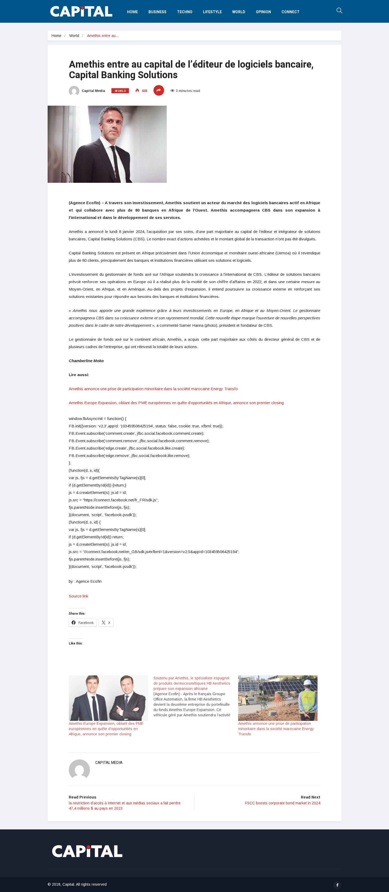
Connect (291, 12)
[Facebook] (337, 885)
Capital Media (93, 91)
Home (132, 12)
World (238, 12)
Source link (78, 596)
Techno (184, 12)
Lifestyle (212, 12)
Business (157, 12)
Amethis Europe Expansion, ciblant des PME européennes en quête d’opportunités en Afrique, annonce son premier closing (177, 402)
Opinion (263, 12)
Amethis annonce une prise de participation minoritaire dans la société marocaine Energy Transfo (154, 388)
